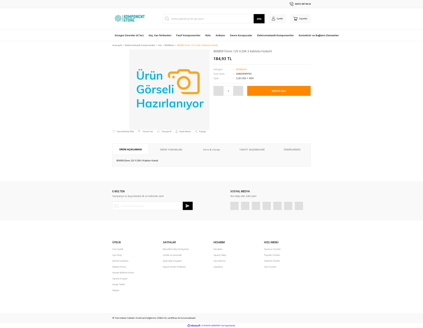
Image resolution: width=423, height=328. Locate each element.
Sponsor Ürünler (272, 249)
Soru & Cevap (211, 149)
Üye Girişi (117, 255)
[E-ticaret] (211, 325)
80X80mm (241, 69)
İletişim (115, 290)
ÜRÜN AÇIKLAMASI (130, 149)
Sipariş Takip (219, 255)
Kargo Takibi (118, 284)
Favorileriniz (219, 260)
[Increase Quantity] (238, 91)
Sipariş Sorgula (119, 278)
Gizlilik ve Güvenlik (172, 255)
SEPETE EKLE (279, 91)
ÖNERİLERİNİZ (292, 149)
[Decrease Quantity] (219, 91)
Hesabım (217, 249)
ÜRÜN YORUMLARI (171, 149)
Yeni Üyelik (117, 249)
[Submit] (188, 206)
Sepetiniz (218, 266)
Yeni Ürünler (270, 266)
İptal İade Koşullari (172, 260)
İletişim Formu (119, 266)
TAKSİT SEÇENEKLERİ (252, 149)
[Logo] (130, 18)
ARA (259, 18)
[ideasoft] (194, 325)
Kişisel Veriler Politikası (174, 266)
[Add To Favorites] (123, 131)
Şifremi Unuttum (120, 260)
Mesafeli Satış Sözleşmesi (176, 249)
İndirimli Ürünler (272, 260)
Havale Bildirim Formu (123, 272)
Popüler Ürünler (272, 255)
